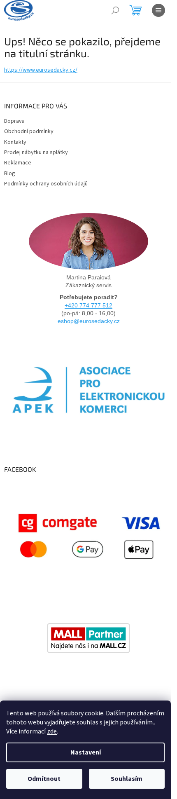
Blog (9, 173)
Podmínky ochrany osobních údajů (46, 184)
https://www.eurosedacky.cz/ (40, 70)
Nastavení (85, 752)
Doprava (14, 121)
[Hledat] (115, 10)
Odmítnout (44, 778)
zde (52, 731)
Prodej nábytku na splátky (36, 152)
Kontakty (15, 142)
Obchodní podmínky (29, 131)
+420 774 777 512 (88, 305)
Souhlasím (126, 778)
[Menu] (158, 10)
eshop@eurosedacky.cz (89, 321)
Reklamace (17, 163)
